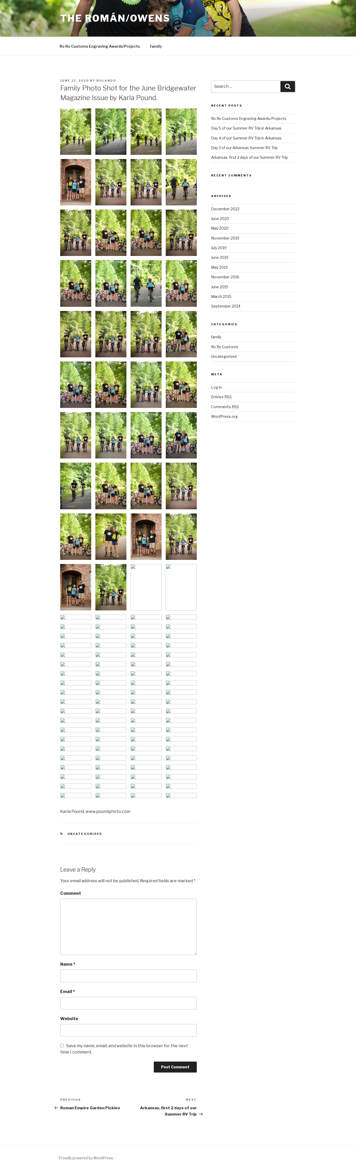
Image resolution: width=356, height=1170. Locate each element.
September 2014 (225, 306)
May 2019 (219, 267)
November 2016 (225, 277)
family (156, 46)
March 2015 (221, 296)
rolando (106, 80)
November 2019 (225, 238)
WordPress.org (224, 416)
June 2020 (220, 218)
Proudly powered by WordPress (86, 1158)
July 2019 (218, 248)
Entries (221, 397)
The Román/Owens (115, 18)
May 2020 (220, 228)
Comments (225, 407)
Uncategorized (84, 834)
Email (67, 991)
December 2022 (225, 209)
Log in (216, 387)
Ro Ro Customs (224, 347)
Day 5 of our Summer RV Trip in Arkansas (246, 128)
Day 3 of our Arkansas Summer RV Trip (244, 147)
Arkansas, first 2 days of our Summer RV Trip (249, 157)
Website (69, 1018)
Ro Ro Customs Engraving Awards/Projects (100, 46)
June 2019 (219, 257)
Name (67, 964)
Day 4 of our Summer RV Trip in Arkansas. (246, 138)
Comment (70, 893)
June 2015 (219, 287)
